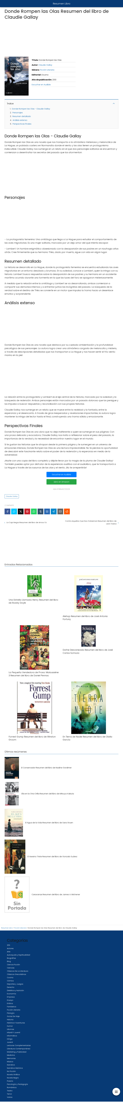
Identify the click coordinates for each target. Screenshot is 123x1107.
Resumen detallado (21, 116)
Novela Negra (12, 1078)
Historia (10, 1019)
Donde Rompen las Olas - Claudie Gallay (31, 108)
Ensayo (10, 1000)
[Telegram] (54, 511)
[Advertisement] (61, 37)
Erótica (10, 1003)
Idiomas (10, 1029)
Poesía (10, 1081)
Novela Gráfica (13, 1074)
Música (10, 1061)
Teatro (9, 1091)
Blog (9, 961)
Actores (10, 948)
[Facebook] (7, 511)
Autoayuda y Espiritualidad (18, 955)
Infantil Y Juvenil (13, 1032)
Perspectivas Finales (22, 124)
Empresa (11, 997)
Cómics (10, 981)
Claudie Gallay (45, 65)
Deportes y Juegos (15, 984)
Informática (12, 1036)
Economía (11, 994)
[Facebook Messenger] (14, 511)
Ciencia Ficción (13, 964)
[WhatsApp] (34, 511)
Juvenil (10, 1042)
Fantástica (11, 1006)
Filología (10, 1013)
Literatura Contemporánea (18, 1048)
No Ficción (11, 1071)
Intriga (9, 1039)
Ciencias (10, 968)
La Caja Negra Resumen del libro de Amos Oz (26, 522)
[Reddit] (67, 511)
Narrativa (11, 1065)
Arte (8, 951)
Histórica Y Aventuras (16, 1023)
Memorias (11, 1058)
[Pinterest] (27, 511)
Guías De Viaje (13, 1016)
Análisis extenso (20, 120)
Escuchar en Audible (41, 84)
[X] (21, 511)
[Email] (60, 511)
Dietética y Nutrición (15, 990)
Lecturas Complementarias (19, 1045)
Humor (10, 1026)
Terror (9, 1094)
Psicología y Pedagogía (17, 1084)
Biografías (11, 958)
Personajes (17, 112)
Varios (9, 1097)
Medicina (11, 1055)
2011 (8, 945)
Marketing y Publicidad (16, 1052)
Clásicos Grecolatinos (16, 974)
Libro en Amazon (61, 481)
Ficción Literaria (47, 69)
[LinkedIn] (47, 511)
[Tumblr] (40, 511)
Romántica (11, 1087)
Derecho (10, 987)
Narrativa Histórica (15, 1068)
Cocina (10, 977)
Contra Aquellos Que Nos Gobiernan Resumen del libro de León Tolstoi (91, 522)
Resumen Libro (61, 3)
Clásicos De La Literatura (17, 971)
